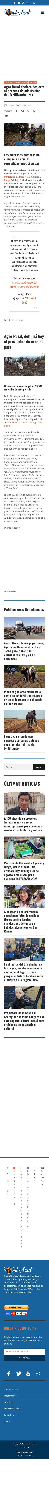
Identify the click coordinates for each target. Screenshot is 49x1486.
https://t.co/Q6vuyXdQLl (24, 282)
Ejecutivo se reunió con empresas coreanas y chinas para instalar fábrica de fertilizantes (21, 742)
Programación (10, 1395)
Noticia (25, 82)
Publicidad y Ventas (12, 1408)
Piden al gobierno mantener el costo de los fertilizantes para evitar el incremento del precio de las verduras (23, 698)
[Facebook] (14, 2)
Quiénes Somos (11, 1389)
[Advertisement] (24, 45)
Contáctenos (9, 1415)
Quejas (7, 1421)
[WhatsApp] (28, 2)
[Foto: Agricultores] (24, 134)
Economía (8, 82)
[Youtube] (23, 2)
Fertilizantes (11, 591)
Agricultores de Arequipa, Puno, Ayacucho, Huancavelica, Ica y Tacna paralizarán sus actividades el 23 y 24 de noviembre (24, 651)
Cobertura (8, 1402)
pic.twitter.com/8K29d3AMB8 (24, 286)
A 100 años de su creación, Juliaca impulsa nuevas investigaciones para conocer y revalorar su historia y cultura (23, 824)
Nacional (17, 82)
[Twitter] (19, 2)
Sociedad (32, 82)
